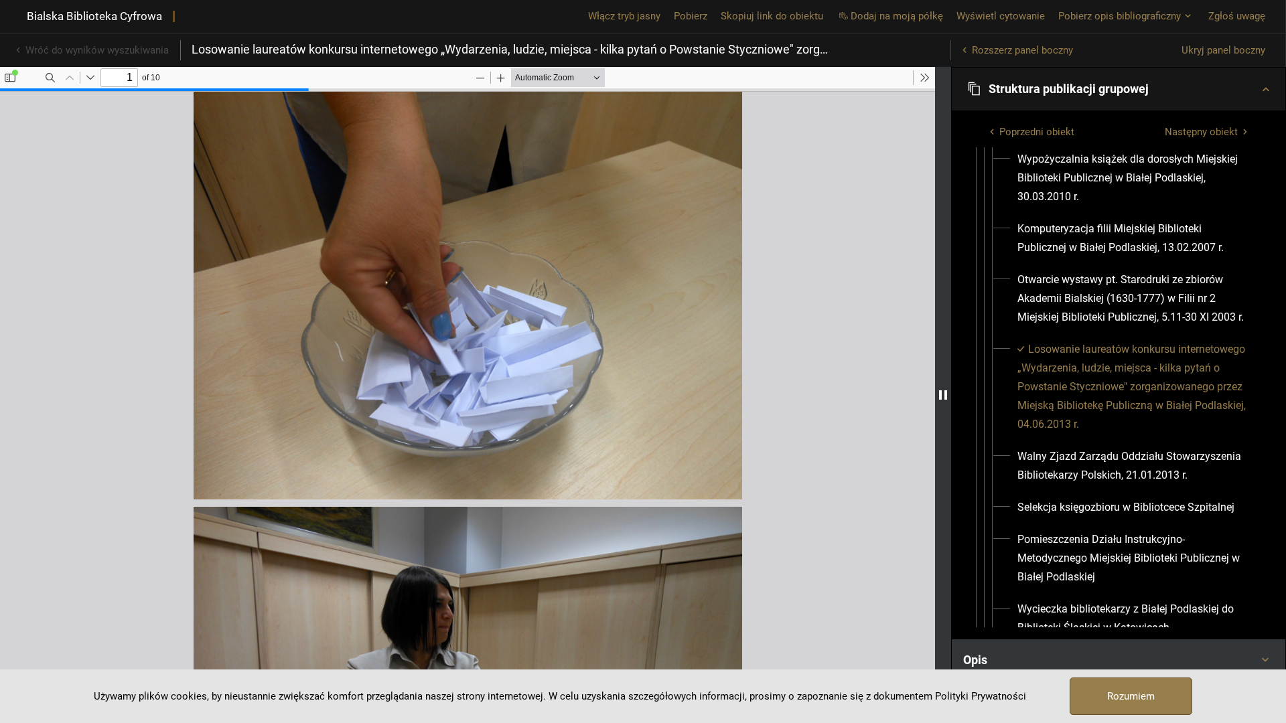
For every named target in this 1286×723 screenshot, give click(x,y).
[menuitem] (1135, 178)
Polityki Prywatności (980, 696)
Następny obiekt (1201, 132)
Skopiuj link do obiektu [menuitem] (772, 16)
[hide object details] (943, 395)
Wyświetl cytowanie (1000, 16)
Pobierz (690, 16)
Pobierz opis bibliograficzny (1119, 16)
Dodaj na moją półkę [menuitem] (897, 16)
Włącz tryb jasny (624, 16)
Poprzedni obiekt (1036, 132)
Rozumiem (1131, 696)
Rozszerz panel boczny (1022, 50)
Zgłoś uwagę (1236, 16)
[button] (1118, 89)
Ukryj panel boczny (1223, 50)
